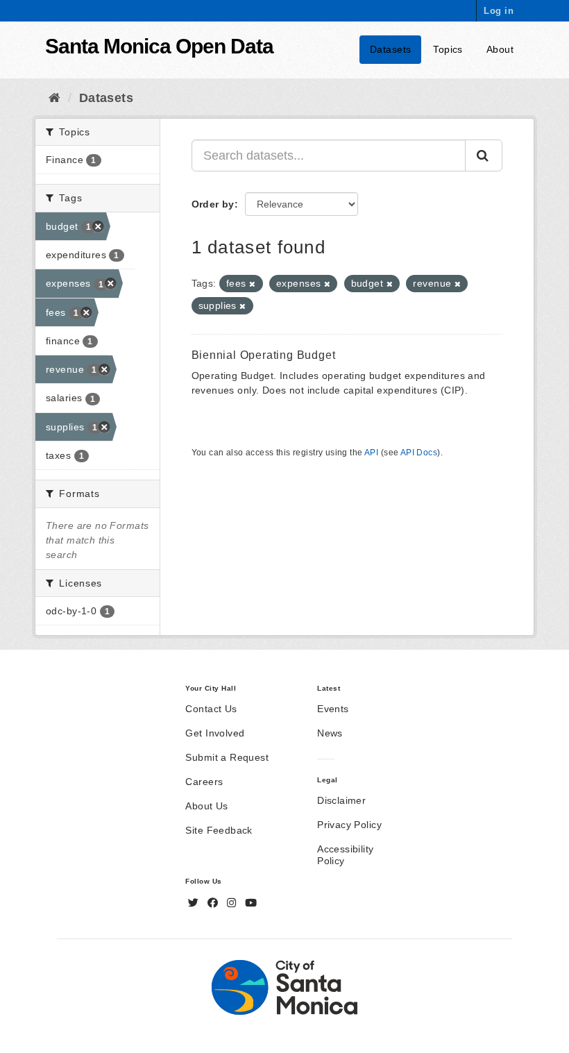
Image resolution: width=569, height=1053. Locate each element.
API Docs (418, 452)
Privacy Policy (349, 824)
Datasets (390, 49)
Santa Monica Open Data (159, 46)
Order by (213, 204)
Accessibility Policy (345, 854)
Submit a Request (227, 757)
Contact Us (211, 708)
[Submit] (483, 155)
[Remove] (252, 284)
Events (333, 708)
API (371, 452)
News (330, 733)
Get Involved (214, 733)
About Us (206, 805)
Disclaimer (341, 800)
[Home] (54, 98)
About (499, 49)
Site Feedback (218, 830)
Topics (448, 49)
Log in (498, 11)
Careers (204, 781)
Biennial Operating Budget (264, 355)
